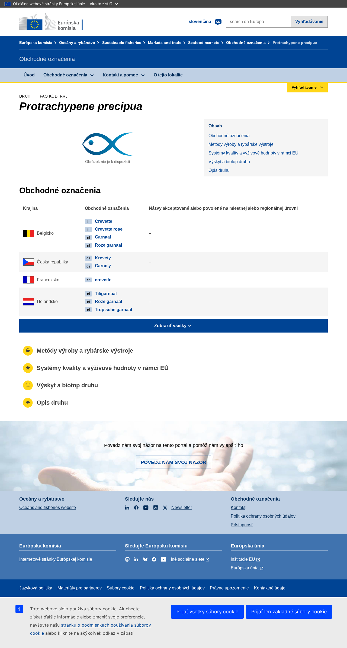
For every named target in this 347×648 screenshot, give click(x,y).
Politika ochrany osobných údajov (263, 516)
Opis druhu (219, 170)
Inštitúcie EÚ (243, 559)
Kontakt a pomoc (120, 75)
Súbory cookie (120, 588)
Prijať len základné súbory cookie (289, 611)
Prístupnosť (242, 525)
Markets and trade (164, 42)
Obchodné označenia (246, 42)
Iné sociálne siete (187, 559)
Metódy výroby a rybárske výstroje (241, 144)
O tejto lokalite (168, 75)
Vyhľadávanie (309, 21)
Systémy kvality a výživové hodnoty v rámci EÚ (253, 153)
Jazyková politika (35, 588)
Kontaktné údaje (269, 588)
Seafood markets (203, 42)
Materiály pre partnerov (79, 588)
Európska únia (245, 568)
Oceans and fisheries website (47, 507)
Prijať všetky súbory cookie (207, 611)
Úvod (29, 75)
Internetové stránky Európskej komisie (55, 559)
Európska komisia (35, 42)
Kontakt (238, 507)
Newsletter (181, 507)
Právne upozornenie (229, 588)
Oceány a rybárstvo (77, 42)
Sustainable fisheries (121, 42)
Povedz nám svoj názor (173, 462)
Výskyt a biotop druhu (229, 161)
